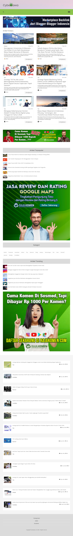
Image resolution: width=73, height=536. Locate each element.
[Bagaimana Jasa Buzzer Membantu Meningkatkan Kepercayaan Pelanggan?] (6, 283)
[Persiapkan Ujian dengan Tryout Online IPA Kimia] (8, 465)
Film (53, 252)
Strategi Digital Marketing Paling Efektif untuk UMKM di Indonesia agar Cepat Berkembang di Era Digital (52, 81)
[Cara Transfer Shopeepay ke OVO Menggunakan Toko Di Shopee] (6, 159)
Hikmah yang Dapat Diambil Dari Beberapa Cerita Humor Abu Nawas (24, 171)
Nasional (32, 252)
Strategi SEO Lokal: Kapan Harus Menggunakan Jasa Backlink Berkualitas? (29, 477)
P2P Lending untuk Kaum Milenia (20, 439)
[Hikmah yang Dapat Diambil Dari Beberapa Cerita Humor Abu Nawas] (6, 172)
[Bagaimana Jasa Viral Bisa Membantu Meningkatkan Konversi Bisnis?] (6, 279)
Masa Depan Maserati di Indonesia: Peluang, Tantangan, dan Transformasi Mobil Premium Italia (51, 113)
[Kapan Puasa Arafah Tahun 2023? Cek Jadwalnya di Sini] (6, 164)
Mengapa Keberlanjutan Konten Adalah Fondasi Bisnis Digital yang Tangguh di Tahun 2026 (17, 113)
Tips (38, 46)
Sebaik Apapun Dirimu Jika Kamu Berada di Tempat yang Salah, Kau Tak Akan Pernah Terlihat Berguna (50, 50)
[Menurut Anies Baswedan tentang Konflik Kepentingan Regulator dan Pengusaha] (6, 168)
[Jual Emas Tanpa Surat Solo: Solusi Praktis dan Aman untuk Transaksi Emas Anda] (8, 453)
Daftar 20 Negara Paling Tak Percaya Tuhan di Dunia (24, 387)
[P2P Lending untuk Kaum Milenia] (8, 440)
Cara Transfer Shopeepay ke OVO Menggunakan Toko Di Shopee (23, 159)
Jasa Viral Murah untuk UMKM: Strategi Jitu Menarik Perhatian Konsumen (25, 287)
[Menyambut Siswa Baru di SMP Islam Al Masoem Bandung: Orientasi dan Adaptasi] (8, 376)
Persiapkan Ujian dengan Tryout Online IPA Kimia (23, 463)
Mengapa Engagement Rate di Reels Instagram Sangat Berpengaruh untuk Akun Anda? (28, 269)
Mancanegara (48, 252)
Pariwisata (10, 252)
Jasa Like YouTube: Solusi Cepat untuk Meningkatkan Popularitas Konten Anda (26, 265)
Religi (37, 252)
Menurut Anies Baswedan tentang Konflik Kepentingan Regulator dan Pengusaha (26, 167)
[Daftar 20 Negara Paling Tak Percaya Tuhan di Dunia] (8, 389)
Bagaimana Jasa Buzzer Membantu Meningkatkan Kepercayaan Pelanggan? (25, 282)
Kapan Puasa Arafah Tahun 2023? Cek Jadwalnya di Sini (21, 163)
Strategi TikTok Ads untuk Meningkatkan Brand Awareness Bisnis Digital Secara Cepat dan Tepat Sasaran (18, 82)
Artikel (36, 521)
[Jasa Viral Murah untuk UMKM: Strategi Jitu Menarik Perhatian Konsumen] (6, 288)
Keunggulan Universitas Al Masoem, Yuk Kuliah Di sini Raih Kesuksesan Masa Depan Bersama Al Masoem (17, 50)
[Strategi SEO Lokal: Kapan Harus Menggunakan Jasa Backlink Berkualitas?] (8, 479)
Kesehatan (17, 252)
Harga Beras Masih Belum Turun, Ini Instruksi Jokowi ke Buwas (22, 176)
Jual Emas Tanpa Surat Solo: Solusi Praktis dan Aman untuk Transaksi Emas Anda (31, 451)
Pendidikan (16, 255)
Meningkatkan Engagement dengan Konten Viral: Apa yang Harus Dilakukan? (25, 274)
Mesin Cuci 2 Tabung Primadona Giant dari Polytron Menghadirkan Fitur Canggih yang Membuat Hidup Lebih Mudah (39, 489)
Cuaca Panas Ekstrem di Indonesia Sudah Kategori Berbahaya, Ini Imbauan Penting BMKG (29, 154)
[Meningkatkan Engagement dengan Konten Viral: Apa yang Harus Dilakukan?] (6, 275)
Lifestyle (11, 255)
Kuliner (22, 252)
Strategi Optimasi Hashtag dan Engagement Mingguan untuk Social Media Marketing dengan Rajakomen (36, 362)
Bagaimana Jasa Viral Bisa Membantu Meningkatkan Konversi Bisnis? (24, 278)
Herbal (5, 252)
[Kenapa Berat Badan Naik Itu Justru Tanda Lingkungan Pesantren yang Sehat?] (8, 415)
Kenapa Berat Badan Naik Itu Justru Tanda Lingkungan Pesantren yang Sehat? (30, 413)
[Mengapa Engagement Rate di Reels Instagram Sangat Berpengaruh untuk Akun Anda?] (6, 270)
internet (5, 255)
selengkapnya (29, 59)
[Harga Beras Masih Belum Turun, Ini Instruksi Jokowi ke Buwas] (6, 176)
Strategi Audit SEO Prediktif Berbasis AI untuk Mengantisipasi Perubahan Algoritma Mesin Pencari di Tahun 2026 (38, 425)
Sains (57, 252)
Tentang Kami (36, 518)
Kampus (5, 46)
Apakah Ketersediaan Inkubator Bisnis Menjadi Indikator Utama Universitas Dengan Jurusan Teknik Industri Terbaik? (39, 400)
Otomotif (62, 252)
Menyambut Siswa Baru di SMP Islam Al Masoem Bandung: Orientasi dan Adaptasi (31, 374)
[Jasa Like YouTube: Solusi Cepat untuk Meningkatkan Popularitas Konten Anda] (6, 266)
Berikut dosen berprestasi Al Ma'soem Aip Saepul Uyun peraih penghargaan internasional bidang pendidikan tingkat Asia (40, 502)
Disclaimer (36, 523)
